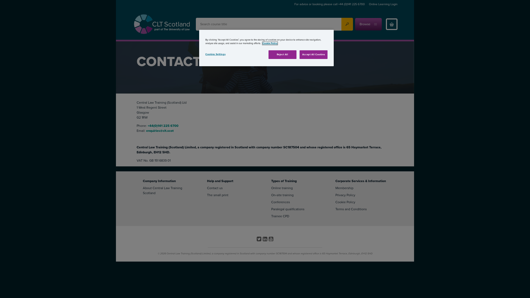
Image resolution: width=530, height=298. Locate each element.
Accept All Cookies (313, 54)
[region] (266, 48)
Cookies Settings (215, 54)
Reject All (282, 54)
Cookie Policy (270, 43)
